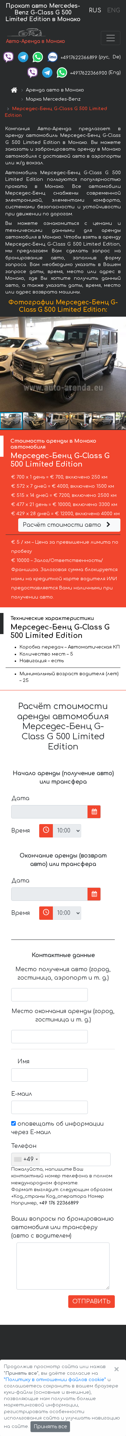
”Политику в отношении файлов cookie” (55, 1379)
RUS (95, 10)
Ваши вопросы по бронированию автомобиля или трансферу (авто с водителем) (62, 1227)
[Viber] (8, 57)
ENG (113, 10)
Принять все (50, 1426)
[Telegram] (23, 57)
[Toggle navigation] (110, 38)
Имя (23, 1061)
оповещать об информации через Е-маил (57, 1128)
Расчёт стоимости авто (63, 525)
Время (20, 831)
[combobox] (26, 1159)
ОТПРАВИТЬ (91, 1301)
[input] (49, 811)
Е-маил (21, 1094)
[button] (119, 364)
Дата (20, 798)
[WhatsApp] (37, 57)
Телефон (23, 1146)
